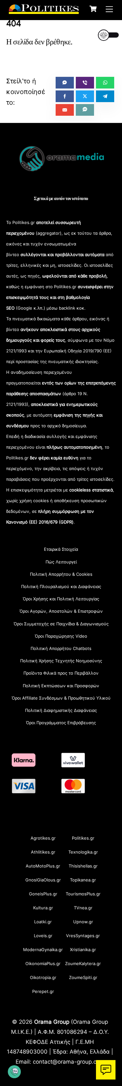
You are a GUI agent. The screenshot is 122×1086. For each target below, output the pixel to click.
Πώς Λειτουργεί (61, 561)
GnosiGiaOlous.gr (43, 879)
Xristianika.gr (83, 949)
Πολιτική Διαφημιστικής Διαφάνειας (61, 710)
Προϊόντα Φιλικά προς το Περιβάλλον (61, 673)
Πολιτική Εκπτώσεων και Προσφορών (61, 685)
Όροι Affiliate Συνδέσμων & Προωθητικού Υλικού (61, 698)
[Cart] (93, 8)
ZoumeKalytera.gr (83, 963)
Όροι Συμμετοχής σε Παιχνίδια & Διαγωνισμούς (61, 623)
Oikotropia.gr (43, 977)
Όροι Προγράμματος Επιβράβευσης (61, 722)
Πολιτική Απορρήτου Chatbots (61, 648)
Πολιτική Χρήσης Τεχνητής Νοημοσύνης (61, 660)
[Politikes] (44, 11)
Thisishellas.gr (83, 865)
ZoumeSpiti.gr (83, 977)
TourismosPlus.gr (83, 893)
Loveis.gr (43, 935)
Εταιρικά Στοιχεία (61, 549)
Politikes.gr (83, 838)
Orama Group (51, 1021)
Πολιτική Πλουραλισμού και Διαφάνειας (61, 586)
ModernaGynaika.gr (43, 949)
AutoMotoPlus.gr (43, 865)
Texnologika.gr (83, 852)
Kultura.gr (43, 907)
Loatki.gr (43, 921)
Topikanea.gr (83, 879)
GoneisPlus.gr (43, 893)
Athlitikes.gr (43, 852)
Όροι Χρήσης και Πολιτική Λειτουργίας (61, 598)
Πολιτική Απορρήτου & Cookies (61, 574)
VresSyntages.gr (83, 935)
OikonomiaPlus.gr (43, 963)
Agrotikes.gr (43, 838)
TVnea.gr (83, 907)
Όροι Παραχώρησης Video (61, 636)
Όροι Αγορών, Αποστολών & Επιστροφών (61, 611)
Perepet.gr (43, 991)
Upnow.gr (83, 921)
